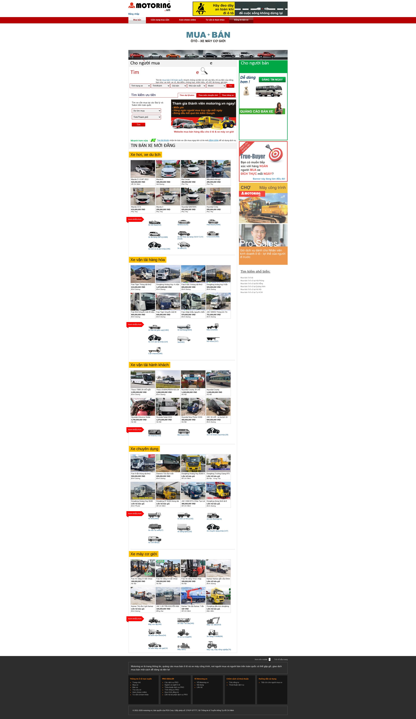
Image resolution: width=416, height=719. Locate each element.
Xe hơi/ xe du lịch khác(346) (159, 249)
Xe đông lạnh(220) (184, 531)
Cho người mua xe (171, 63)
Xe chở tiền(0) (153, 542)
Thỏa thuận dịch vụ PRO (174, 687)
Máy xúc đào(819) (214, 625)
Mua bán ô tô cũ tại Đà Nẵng (251, 283)
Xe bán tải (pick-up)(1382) (158, 330)
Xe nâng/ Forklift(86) (215, 636)
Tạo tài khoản (163, 140)
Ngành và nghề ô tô (172, 685)
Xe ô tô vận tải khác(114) (158, 342)
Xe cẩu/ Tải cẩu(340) (185, 623)
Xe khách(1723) (154, 435)
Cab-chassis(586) (155, 353)
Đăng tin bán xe (241, 20)
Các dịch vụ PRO (171, 682)
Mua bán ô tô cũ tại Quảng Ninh (252, 286)
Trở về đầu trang (281, 659)
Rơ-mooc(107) (212, 341)
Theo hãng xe (228, 95)
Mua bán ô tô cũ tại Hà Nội (250, 289)
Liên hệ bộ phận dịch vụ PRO (176, 695)
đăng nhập (214, 140)
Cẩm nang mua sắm (160, 20)
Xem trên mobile (261, 659)
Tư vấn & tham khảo (215, 20)
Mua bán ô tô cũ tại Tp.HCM (251, 292)
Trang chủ (136, 682)
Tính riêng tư (234, 682)
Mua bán (137, 20)
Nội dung (200, 685)
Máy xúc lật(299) (155, 624)
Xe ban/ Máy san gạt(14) (158, 648)
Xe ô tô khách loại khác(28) (217, 435)
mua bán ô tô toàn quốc (172, 80)
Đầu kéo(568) (212, 330)
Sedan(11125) (182, 225)
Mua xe (135, 685)
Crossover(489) (213, 237)
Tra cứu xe (136, 690)
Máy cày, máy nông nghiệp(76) (219, 649)
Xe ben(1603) (153, 518)
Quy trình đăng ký (172, 692)
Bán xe (135, 687)
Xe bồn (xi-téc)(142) (185, 519)
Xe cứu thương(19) (214, 519)
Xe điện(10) (182, 248)
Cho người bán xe (266, 66)
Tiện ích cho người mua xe (271, 682)
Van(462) (181, 342)
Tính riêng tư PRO (172, 690)
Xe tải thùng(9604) (184, 330)
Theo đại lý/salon (187, 95)
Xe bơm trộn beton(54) (157, 635)
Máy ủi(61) (181, 649)
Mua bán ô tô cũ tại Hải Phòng (252, 281)
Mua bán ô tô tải (246, 278)
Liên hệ (199, 687)
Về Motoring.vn (203, 682)
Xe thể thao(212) (154, 225)
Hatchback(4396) (214, 225)
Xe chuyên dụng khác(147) (217, 531)
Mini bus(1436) (183, 435)
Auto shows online (187, 20)
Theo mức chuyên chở (208, 95)
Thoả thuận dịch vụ (236, 685)
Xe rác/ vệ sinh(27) (155, 530)
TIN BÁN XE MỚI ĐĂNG (153, 145)
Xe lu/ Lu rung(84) (184, 637)
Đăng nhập (133, 14)
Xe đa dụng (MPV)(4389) (158, 237)
